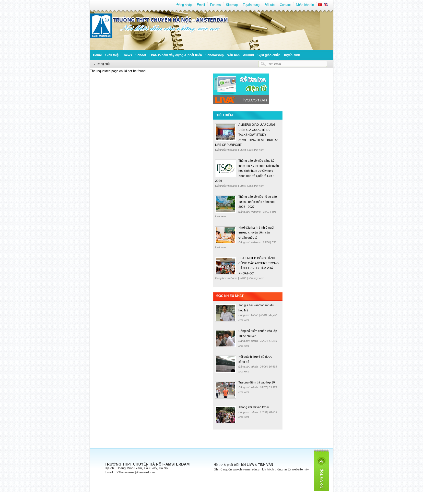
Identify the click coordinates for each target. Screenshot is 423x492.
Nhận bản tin (305, 5)
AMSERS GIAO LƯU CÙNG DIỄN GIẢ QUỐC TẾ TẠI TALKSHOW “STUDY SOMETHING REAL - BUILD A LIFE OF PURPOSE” (246, 135)
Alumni (248, 55)
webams (232, 149)
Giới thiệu (112, 55)
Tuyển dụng (251, 5)
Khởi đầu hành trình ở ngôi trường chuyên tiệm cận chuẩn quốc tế (256, 232)
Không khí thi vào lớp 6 (253, 407)
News (128, 55)
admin (254, 340)
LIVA (250, 465)
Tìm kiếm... (275, 64)
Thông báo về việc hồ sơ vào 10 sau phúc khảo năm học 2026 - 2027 (257, 202)
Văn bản (233, 55)
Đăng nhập (184, 5)
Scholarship (214, 55)
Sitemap (232, 5)
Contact (285, 5)
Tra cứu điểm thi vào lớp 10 (256, 382)
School (140, 55)
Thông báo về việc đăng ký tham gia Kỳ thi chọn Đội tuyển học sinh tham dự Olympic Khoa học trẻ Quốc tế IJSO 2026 (247, 171)
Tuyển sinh (291, 55)
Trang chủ (103, 63)
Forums (215, 5)
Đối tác (270, 5)
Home (97, 55)
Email (201, 5)
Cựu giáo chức (269, 55)
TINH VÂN (265, 465)
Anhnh (255, 315)
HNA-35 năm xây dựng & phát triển (176, 55)
